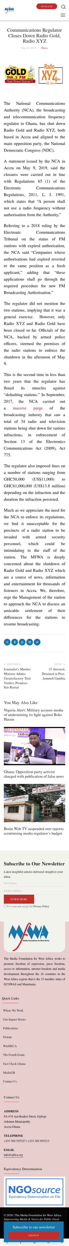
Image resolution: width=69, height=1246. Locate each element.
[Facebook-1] (21, 1242)
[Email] (48, 1242)
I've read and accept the (27, 906)
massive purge (28, 408)
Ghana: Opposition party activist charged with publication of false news (34, 774)
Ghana (44, 48)
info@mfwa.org (13, 1155)
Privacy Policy (41, 906)
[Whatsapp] (34, 1242)
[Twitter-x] (7, 1242)
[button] (63, 14)
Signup (34, 1235)
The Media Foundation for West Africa (38, 1215)
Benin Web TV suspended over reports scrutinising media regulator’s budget (34, 831)
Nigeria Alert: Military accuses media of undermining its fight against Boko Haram (33, 715)
